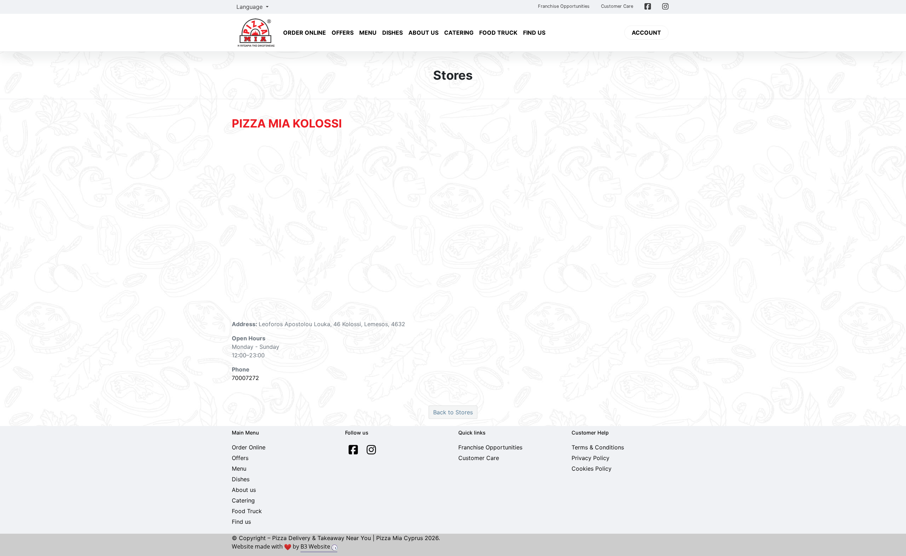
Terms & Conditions (598, 447)
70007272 (245, 377)
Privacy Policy (590, 457)
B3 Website (316, 546)
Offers (343, 32)
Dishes (392, 32)
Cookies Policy (592, 468)
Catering (459, 32)
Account (646, 32)
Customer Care (617, 6)
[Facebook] (353, 449)
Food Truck (498, 32)
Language (250, 6)
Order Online (304, 32)
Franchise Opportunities (564, 6)
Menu (368, 32)
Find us (534, 32)
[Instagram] (371, 449)
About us (423, 32)
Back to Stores (453, 412)
